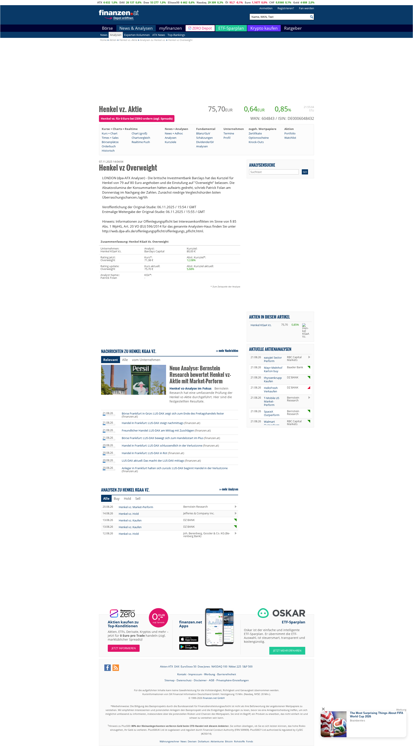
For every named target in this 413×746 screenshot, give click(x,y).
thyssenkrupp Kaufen (273, 379)
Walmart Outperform (271, 423)
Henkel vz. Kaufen (130, 520)
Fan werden (306, 8)
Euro (248, 2)
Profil (226, 138)
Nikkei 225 (235, 666)
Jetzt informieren (124, 648)
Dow (146, 2)
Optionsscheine (259, 138)
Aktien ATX (166, 666)
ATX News (158, 35)
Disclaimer (200, 680)
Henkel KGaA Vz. (261, 325)
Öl (226, 2)
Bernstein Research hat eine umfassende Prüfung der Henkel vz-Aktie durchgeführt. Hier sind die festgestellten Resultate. (201, 394)
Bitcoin (229, 741)
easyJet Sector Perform (273, 359)
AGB (211, 680)
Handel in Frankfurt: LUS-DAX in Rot (144, 453)
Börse (107, 28)
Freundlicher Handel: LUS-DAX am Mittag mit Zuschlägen (158, 430)
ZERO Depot (202, 28)
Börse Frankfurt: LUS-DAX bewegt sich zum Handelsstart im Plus (162, 438)
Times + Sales (110, 138)
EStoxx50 (173, 2)
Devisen (192, 741)
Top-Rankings (176, 35)
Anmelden (266, 8)
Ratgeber (293, 28)
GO (305, 172)
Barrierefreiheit (226, 674)
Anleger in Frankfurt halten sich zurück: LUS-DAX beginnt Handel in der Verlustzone (175, 468)
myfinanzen (170, 28)
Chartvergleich (141, 138)
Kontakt (181, 674)
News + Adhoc (174, 133)
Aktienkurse (217, 741)
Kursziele (170, 142)
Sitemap (169, 680)
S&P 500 (247, 666)
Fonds (249, 741)
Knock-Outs (256, 142)
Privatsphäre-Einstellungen (232, 680)
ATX (99, 2)
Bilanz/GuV (203, 133)
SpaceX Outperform (271, 413)
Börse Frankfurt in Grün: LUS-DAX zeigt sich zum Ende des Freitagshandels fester (173, 413)
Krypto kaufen (264, 28)
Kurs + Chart (109, 133)
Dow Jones (204, 666)
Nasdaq (201, 2)
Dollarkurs (203, 741)
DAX (122, 2)
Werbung (209, 674)
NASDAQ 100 (219, 666)
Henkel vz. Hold (129, 514)
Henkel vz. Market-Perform (136, 507)
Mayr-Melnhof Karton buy (273, 369)
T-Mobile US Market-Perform (271, 401)
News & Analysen (136, 28)
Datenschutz (184, 680)
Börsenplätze (110, 142)
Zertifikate (255, 133)
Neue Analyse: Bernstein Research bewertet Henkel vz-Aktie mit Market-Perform (200, 375)
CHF (271, 2)
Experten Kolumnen (137, 35)
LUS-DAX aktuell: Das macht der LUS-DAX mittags (153, 460)
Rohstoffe (239, 741)
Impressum (195, 674)
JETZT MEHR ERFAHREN (287, 650)
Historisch (108, 151)
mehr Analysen (230, 489)
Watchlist (290, 138)
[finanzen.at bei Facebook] (107, 667)
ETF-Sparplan (231, 28)
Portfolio (290, 133)
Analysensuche (262, 165)
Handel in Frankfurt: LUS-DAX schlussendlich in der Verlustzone (162, 445)
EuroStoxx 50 (188, 666)
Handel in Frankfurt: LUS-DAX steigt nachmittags (152, 423)
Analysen (116, 35)
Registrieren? (285, 8)
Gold (296, 2)
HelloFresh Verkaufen (271, 389)
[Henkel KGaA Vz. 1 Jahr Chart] (306, 330)
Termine (228, 133)
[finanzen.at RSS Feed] (115, 667)
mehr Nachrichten (228, 350)
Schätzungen (204, 138)
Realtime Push (141, 142)
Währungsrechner (169, 741)
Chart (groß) (139, 133)
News (103, 35)
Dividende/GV (205, 142)
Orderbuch (109, 146)
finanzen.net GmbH (214, 698)
